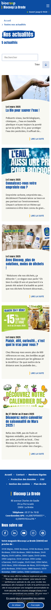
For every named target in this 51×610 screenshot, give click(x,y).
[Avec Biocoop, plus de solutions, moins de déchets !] (25, 239)
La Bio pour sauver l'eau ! (22, 110)
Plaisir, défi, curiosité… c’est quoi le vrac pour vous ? (25, 343)
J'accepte (35, 605)
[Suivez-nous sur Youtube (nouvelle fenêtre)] (23, 533)
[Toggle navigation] (47, 6)
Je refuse (16, 605)
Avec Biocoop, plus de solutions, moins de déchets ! (25, 264)
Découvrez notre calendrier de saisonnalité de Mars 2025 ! (24, 421)
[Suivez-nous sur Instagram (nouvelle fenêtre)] (33, 533)
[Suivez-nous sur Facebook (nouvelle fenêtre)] (5, 533)
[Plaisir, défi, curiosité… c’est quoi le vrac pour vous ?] (25, 319)
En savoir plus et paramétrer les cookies (25, 598)
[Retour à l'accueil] (8, 3)
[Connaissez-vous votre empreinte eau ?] (25, 162)
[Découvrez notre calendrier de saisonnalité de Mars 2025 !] (25, 396)
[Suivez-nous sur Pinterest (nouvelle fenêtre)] (42, 533)
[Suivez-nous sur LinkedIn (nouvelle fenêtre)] (14, 533)
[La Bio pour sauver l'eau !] (25, 89)
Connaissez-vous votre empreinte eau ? (21, 185)
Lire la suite (38, 138)
